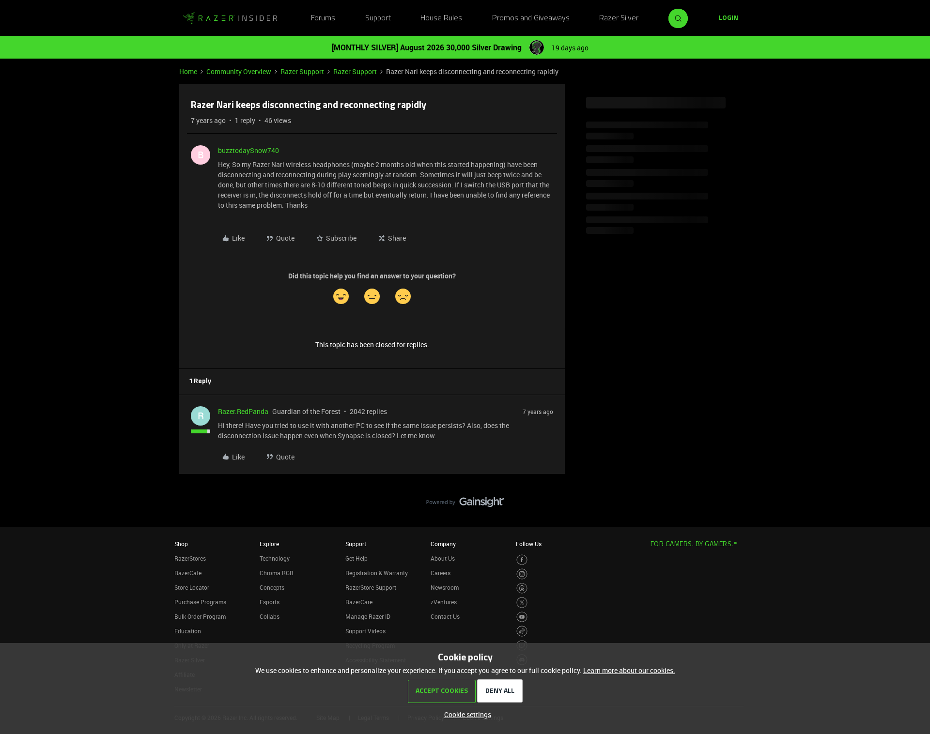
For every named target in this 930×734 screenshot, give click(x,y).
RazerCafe (188, 573)
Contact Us (445, 616)
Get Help (356, 558)
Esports (269, 602)
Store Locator (191, 587)
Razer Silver (618, 18)
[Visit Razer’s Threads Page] (522, 588)
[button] (728, 18)
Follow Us (529, 544)
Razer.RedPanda (243, 411)
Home (188, 71)
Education (187, 631)
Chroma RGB (277, 573)
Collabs (269, 616)
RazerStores (190, 558)
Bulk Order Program (200, 616)
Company (443, 544)
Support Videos (365, 631)
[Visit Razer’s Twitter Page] (522, 602)
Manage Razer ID (367, 616)
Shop (181, 544)
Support (378, 18)
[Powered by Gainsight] (465, 504)
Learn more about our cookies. (629, 670)
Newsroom (445, 587)
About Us (443, 558)
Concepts (272, 587)
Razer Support (302, 71)
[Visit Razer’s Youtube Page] (522, 617)
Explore (269, 544)
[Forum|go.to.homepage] (230, 18)
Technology (275, 558)
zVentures (444, 602)
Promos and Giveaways (531, 18)
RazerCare (358, 602)
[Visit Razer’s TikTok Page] (522, 631)
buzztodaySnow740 (248, 150)
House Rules (441, 18)
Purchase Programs (200, 602)
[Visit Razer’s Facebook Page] (522, 560)
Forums (323, 18)
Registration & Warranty (376, 573)
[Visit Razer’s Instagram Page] (522, 574)
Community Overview (238, 71)
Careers (440, 573)
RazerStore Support (370, 587)
